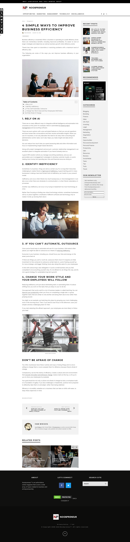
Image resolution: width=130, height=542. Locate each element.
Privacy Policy (62, 524)
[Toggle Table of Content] (75, 102)
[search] (105, 484)
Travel (85, 169)
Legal (85, 127)
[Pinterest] (1, 22)
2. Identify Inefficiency (32, 106)
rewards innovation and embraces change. (39, 375)
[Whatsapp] (1, 25)
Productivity (87, 148)
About (25, 1)
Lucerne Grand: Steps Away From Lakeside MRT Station (97, 68)
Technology (64, 14)
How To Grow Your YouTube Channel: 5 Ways (62, 410)
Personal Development (90, 143)
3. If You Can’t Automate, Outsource (36, 108)
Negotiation (87, 135)
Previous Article (36, 406)
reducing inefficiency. (63, 250)
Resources (86, 153)
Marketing (41, 14)
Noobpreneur (56, 427)
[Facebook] (1, 10)
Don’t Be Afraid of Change (33, 113)
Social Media (87, 158)
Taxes (85, 161)
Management (52, 14)
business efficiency (27, 398)
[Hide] (0, 35)
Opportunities (29, 14)
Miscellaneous (77, 14)
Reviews (85, 156)
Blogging (86, 111)
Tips (84, 164)
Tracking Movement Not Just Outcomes (97, 59)
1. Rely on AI (28, 104)
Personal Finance (88, 145)
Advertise (52, 1)
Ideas (40, 1)
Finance (85, 116)
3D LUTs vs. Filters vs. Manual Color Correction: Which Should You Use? (98, 31)
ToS (73, 524)
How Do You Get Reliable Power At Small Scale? (37, 410)
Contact (59, 1)
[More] (1, 32)
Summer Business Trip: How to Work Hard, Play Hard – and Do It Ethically (98, 50)
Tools (45, 1)
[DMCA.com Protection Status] (62, 498)
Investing (86, 124)
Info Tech (86, 122)
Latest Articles (33, 1)
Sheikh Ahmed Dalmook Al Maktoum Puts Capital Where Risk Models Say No (98, 40)
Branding (86, 114)
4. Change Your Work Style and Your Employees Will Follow (44, 111)
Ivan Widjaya (27, 32)
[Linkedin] (1, 16)
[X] (1, 13)
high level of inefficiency (50, 171)
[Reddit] (1, 19)
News (85, 137)
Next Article (66, 406)
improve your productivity (30, 292)
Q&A (84, 150)
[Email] (1, 29)
